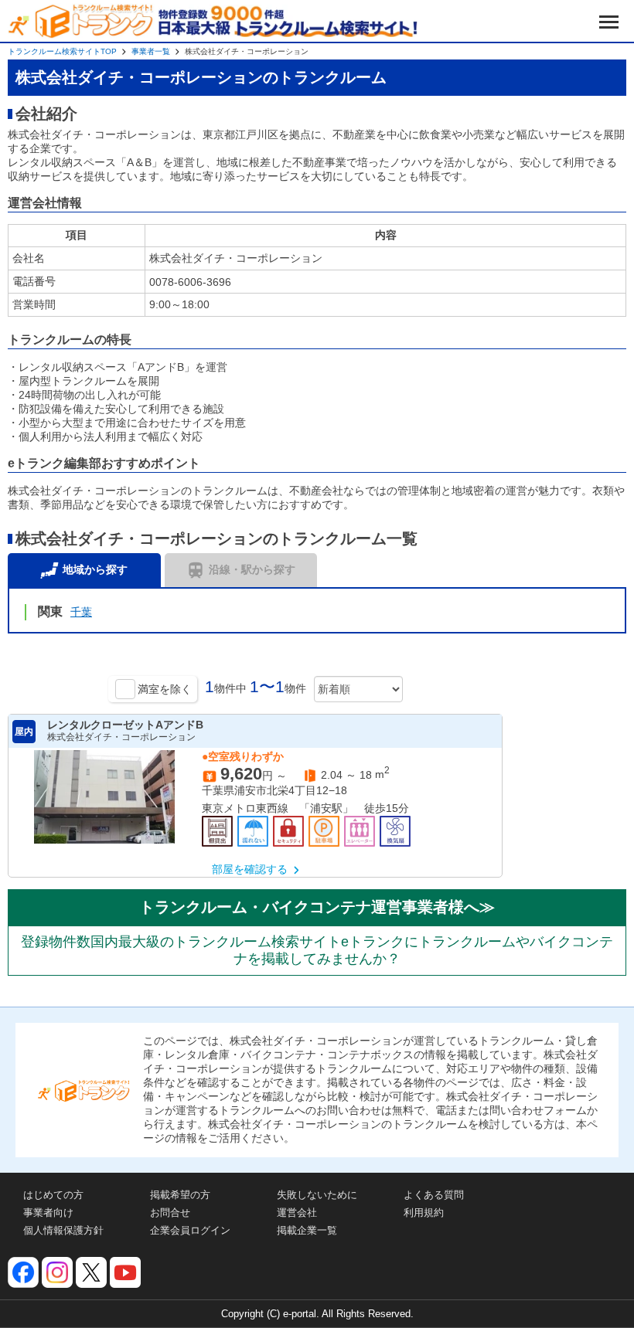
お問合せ (170, 1212)
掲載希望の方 (180, 1195)
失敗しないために (317, 1195)
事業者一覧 (150, 51)
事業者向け (48, 1212)
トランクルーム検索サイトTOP (62, 51)
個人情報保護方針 (63, 1230)
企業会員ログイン (190, 1230)
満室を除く (165, 689)
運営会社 (297, 1212)
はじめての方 (53, 1195)
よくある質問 (434, 1195)
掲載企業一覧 (307, 1230)
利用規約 (424, 1212)
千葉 (81, 612)
